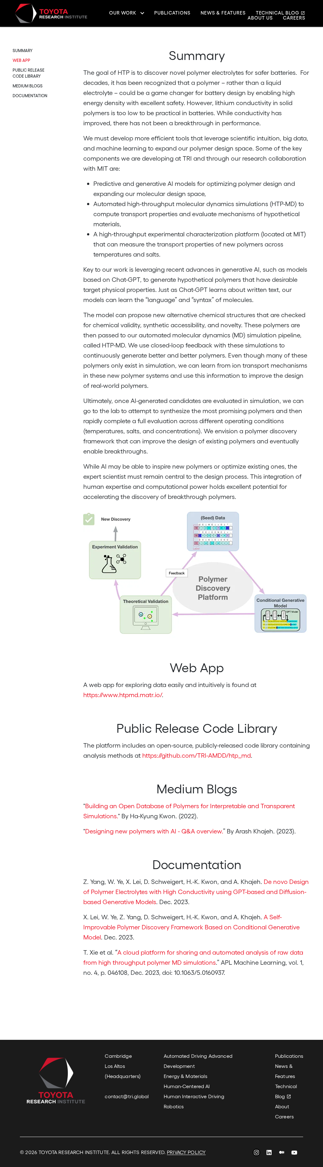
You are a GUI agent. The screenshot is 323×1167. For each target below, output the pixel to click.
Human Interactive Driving (194, 1096)
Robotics (174, 1106)
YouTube (294, 1153)
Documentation (30, 95)
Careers (294, 17)
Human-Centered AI (187, 1086)
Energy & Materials (185, 1076)
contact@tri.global (127, 1096)
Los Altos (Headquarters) (123, 1071)
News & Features (223, 12)
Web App (21, 60)
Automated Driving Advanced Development (198, 1061)
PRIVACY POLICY (186, 1152)
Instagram (256, 1153)
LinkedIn (269, 1153)
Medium (281, 1153)
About (282, 1106)
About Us (260, 17)
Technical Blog (277, 12)
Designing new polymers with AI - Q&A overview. (154, 831)
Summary (22, 50)
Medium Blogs (28, 85)
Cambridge (118, 1056)
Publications (172, 12)
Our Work (123, 12)
